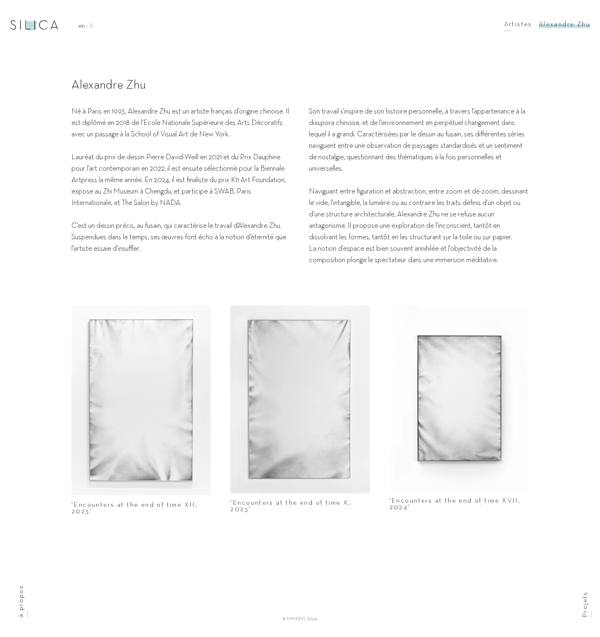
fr (91, 26)
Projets (585, 604)
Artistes (518, 24)
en (82, 26)
